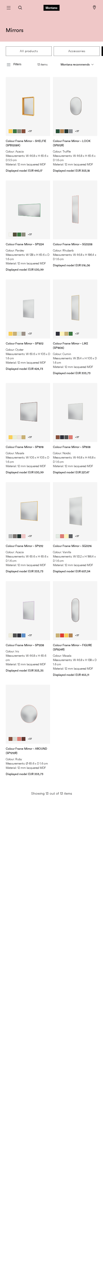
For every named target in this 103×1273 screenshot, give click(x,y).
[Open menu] (8, 8)
